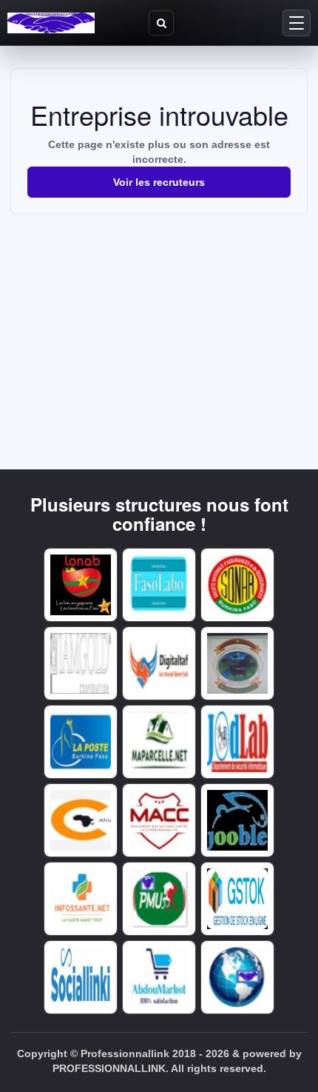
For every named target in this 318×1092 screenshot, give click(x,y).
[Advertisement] (159, 325)
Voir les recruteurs (159, 182)
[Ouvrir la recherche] (161, 23)
